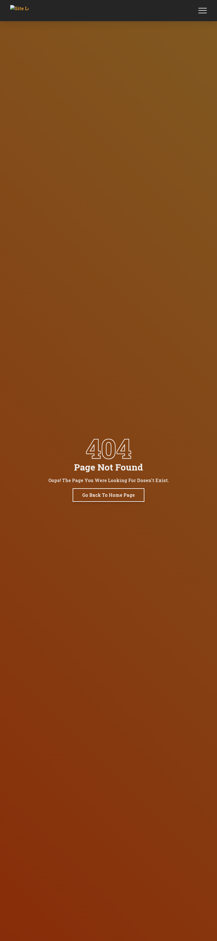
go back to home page (108, 495)
